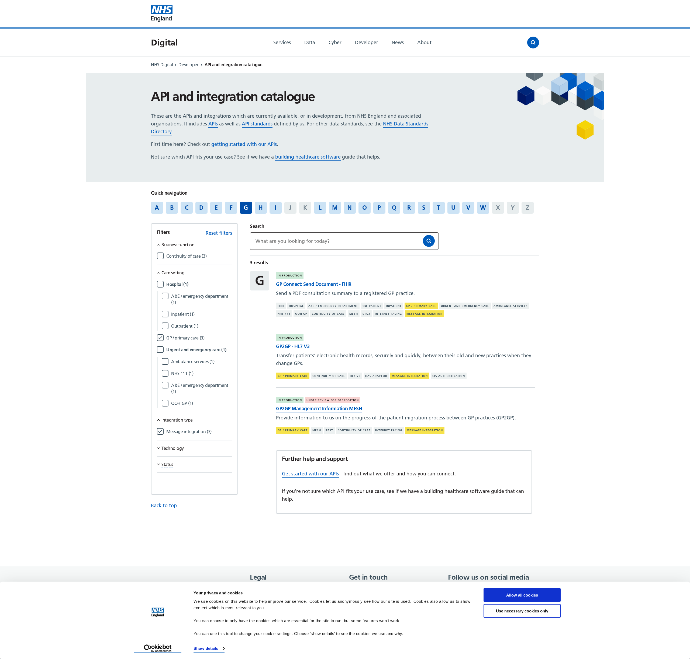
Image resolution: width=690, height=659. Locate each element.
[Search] (429, 241)
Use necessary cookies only (522, 610)
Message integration (424, 314)
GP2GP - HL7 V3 (292, 346)
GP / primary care (421, 306)
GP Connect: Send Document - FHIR (313, 284)
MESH (353, 314)
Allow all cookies (522, 595)
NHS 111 (284, 314)
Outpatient (372, 306)
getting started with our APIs (244, 144)
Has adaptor (376, 376)
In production (290, 275)
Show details (206, 648)
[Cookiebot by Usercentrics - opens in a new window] (157, 648)
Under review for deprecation (332, 400)
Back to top (164, 505)
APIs (213, 124)
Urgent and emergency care (465, 306)
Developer (188, 64)
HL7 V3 (355, 376)
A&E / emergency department (333, 306)
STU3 (366, 314)
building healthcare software (308, 157)
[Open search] (533, 42)
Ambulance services (511, 306)
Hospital (296, 306)
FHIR (281, 306)
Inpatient (394, 306)
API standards (257, 124)
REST (329, 430)
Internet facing (388, 314)
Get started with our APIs (310, 474)
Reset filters (219, 233)
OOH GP (301, 314)
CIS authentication (448, 376)
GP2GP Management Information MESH (319, 408)
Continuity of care (328, 314)
